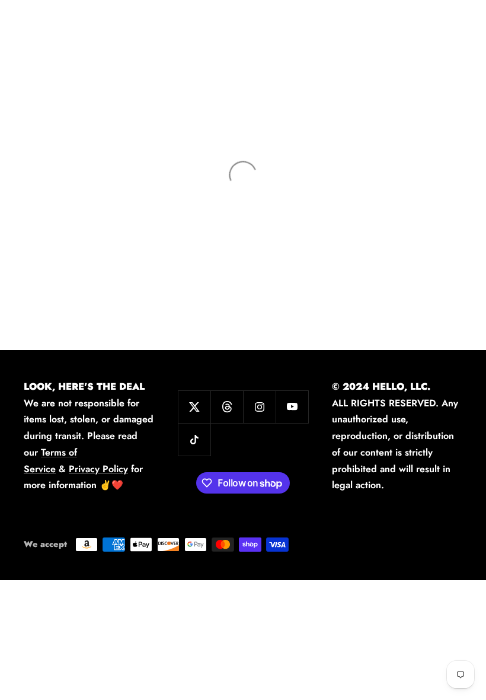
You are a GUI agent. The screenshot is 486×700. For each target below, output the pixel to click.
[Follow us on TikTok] (194, 439)
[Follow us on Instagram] (259, 406)
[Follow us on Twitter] (194, 406)
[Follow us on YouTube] (292, 406)
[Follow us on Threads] (226, 406)
